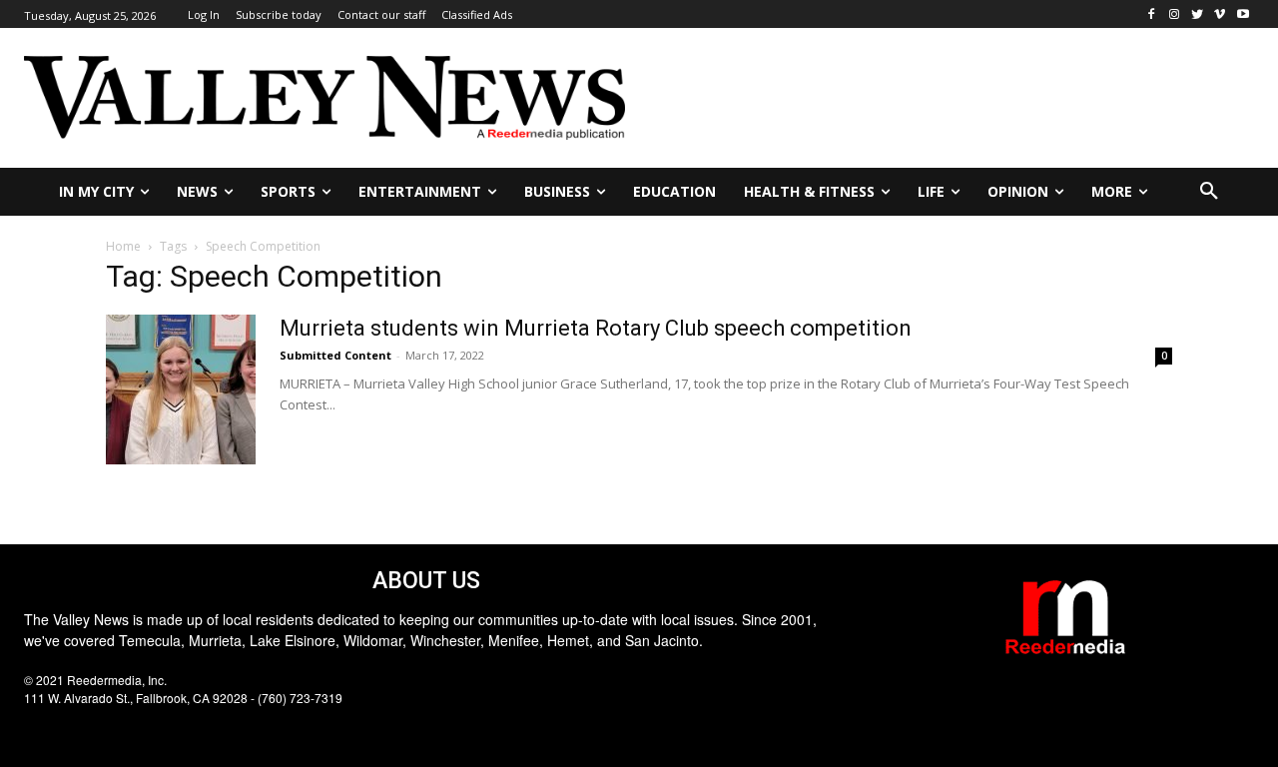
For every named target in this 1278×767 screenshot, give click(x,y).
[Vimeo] (1219, 14)
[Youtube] (1242, 14)
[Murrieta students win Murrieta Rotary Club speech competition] (181, 389)
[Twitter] (1197, 14)
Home (123, 246)
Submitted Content (335, 355)
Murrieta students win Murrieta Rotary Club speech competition (596, 328)
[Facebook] (1151, 14)
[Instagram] (1174, 14)
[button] (1209, 192)
